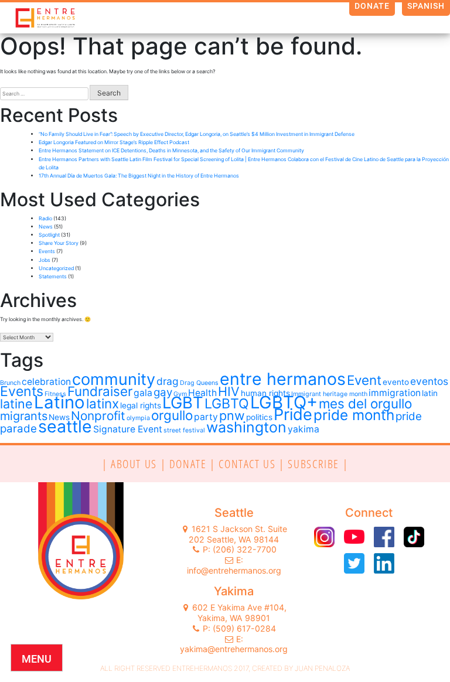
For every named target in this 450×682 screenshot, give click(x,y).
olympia (138, 418)
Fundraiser (99, 391)
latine (16, 403)
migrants (23, 416)
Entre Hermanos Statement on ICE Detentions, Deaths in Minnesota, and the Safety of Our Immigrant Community (171, 150)
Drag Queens (199, 383)
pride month (353, 415)
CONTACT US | (253, 463)
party (206, 416)
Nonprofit (98, 415)
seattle (65, 426)
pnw (232, 415)
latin (430, 393)
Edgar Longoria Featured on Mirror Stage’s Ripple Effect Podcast (114, 142)
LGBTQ (226, 403)
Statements (53, 276)
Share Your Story (59, 243)
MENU (37, 659)
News (46, 226)
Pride (293, 414)
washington (246, 427)
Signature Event (127, 429)
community (113, 379)
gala (143, 392)
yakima (303, 429)
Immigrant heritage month (329, 394)
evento (396, 382)
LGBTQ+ (284, 402)
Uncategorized (56, 268)
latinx (102, 403)
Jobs (44, 260)
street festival (184, 430)
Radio (45, 218)
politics (259, 417)
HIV (229, 391)
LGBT (182, 402)
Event (364, 380)
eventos (429, 381)
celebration (46, 381)
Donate (372, 6)
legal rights (140, 405)
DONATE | (194, 463)
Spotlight (49, 234)
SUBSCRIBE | (318, 463)
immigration (395, 392)
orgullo (172, 415)
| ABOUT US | (135, 463)
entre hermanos (283, 379)
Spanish (426, 6)
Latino (59, 402)
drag (167, 381)
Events (47, 251)
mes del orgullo (365, 403)
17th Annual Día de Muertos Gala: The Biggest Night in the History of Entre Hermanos (139, 175)
